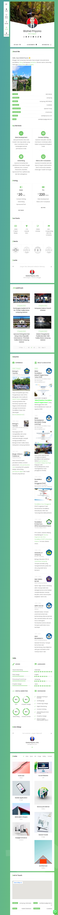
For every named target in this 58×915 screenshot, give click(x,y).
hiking (21, 62)
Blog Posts (6, 17)
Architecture (43, 866)
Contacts (6, 35)
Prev (21, 347)
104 (39, 347)
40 (29, 347)
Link (35, 756)
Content (50, 756)
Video (27, 756)
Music (31, 756)
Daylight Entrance (21, 838)
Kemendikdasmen (18, 415)
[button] (32, 747)
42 (34, 347)
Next (43, 347)
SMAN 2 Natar (16, 399)
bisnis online (21, 64)
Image (39, 756)
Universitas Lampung (41, 561)
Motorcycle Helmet (43, 807)
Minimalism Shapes (21, 817)
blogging (30, 64)
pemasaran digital (17, 471)
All (23, 756)
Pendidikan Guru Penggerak (43, 504)
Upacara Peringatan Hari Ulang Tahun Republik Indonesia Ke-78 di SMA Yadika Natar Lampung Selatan (22, 338)
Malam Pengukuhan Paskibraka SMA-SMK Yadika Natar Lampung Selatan (42, 337)
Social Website (43, 775)
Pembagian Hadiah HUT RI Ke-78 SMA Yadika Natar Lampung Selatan (21, 310)
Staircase (21, 776)
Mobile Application (21, 798)
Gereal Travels (43, 835)
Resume (6, 23)
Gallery (44, 756)
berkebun (33, 62)
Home (6, 11)
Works (6, 29)
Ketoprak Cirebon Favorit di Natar (43, 309)
